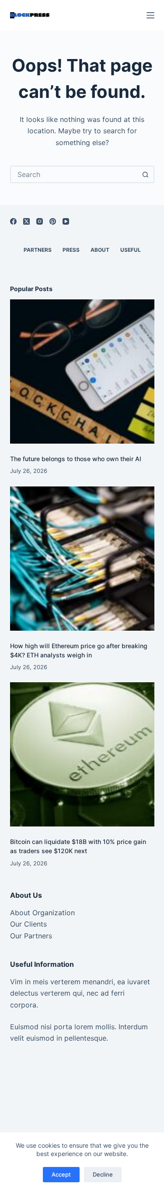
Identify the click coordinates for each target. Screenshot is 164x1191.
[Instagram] (39, 221)
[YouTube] (66, 221)
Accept (61, 1174)
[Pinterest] (52, 221)
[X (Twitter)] (26, 221)
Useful (130, 250)
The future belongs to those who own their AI (75, 458)
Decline (103, 1174)
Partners (38, 250)
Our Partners (31, 935)
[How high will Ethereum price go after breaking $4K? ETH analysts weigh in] (82, 558)
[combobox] (74, 174)
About (100, 250)
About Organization (42, 912)
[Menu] (150, 15)
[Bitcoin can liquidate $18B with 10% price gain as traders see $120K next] (82, 754)
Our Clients (28, 924)
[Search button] (146, 174)
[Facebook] (13, 221)
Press (71, 250)
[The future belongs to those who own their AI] (82, 371)
